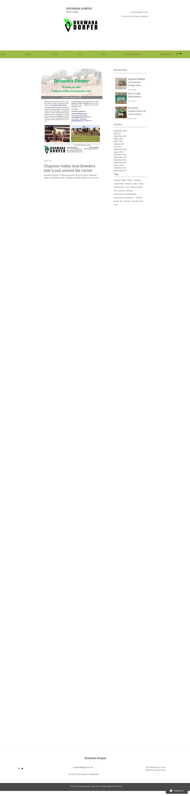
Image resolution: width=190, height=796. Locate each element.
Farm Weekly (119, 184)
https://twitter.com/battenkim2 (125, 194)
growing (129, 191)
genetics (122, 191)
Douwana (137, 180)
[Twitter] (22, 768)
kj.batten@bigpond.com (139, 12)
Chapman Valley (120, 180)
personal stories (137, 201)
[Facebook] (19, 768)
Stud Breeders (119, 187)
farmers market (136, 187)
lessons (116, 201)
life (121, 201)
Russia (141, 184)
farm (127, 187)
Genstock (128, 184)
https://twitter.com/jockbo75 (124, 198)
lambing (139, 198)
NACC (135, 184)
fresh (116, 191)
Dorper (130, 180)
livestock (127, 201)
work (116, 205)
